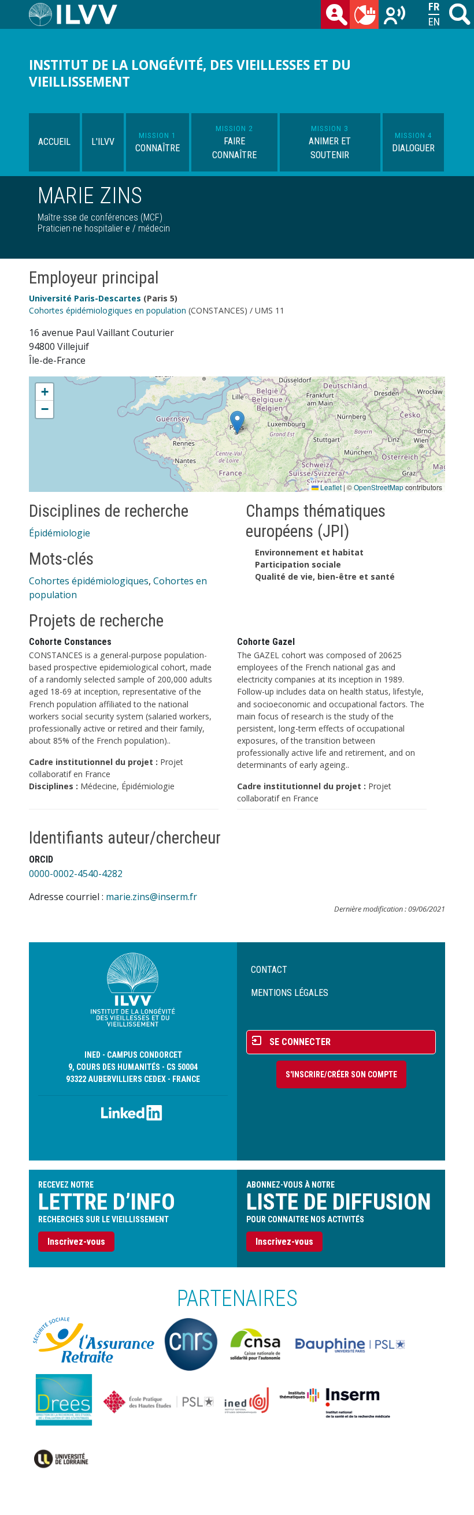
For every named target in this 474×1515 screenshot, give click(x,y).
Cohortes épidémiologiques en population (107, 310)
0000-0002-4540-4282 (76, 873)
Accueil (54, 141)
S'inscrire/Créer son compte (341, 1074)
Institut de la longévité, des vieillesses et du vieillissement (190, 73)
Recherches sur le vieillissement (393, 14)
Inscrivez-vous (76, 1241)
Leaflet (330, 487)
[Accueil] (78, 14)
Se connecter (300, 1041)
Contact (269, 969)
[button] (237, 422)
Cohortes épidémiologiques (89, 580)
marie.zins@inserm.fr (151, 896)
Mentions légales (289, 992)
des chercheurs (335, 14)
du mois (364, 14)
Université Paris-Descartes (85, 298)
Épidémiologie (59, 533)
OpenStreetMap (378, 487)
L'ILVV (102, 141)
